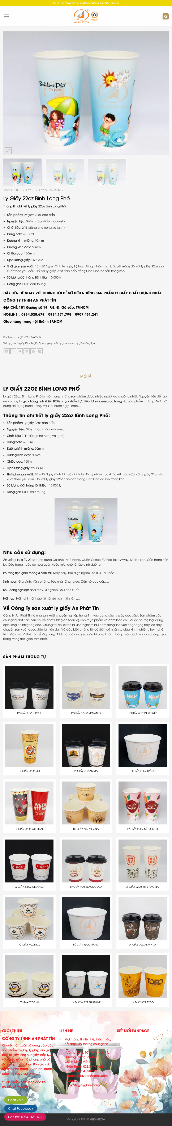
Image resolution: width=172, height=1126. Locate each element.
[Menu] (6, 16)
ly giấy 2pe (37, 342)
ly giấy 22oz (23, 342)
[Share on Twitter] (20, 351)
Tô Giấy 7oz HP (29, 1002)
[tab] (86, 376)
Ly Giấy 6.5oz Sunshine (86, 1002)
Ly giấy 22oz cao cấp (39, 215)
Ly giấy (26, 190)
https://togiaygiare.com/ (82, 1085)
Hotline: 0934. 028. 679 (25, 1116)
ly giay (12, 342)
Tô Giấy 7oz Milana (86, 829)
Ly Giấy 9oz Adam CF (142, 944)
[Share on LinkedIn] (40, 351)
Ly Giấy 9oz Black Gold (86, 886)
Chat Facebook (20, 1108)
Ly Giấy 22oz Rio (29, 771)
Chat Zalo (16, 1100)
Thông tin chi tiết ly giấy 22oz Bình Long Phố (55, 414)
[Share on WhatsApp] (7, 351)
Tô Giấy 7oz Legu (29, 944)
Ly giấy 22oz (26, 559)
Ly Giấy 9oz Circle (29, 713)
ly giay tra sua (67, 342)
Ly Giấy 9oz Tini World (142, 713)
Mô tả (86, 376)
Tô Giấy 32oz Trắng (142, 771)
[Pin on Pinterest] (33, 351)
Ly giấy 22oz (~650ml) (49, 190)
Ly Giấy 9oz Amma (86, 771)
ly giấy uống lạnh (86, 342)
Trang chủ (10, 190)
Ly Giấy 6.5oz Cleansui (29, 886)
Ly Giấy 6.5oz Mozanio (86, 713)
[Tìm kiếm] (166, 16)
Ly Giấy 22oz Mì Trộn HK (142, 829)
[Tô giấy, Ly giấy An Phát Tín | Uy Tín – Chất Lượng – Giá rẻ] (86, 16)
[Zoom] (8, 150)
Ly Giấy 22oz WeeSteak (29, 829)
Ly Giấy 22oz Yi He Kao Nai (142, 886)
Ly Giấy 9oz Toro (143, 1002)
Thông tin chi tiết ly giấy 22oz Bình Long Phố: (35, 206)
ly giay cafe (51, 342)
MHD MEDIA (97, 1119)
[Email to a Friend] (26, 351)
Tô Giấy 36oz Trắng (86, 944)
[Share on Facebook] (13, 351)
